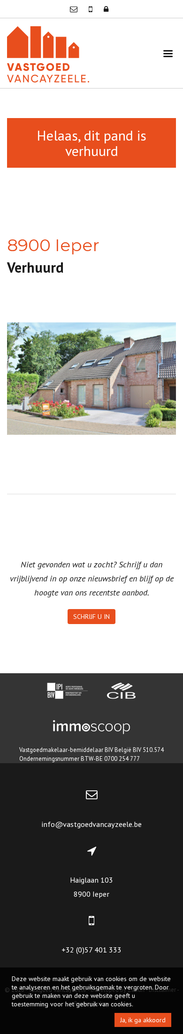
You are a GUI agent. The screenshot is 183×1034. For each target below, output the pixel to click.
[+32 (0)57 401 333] (91, 9)
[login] (106, 9)
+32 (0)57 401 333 (91, 949)
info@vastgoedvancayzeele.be (91, 824)
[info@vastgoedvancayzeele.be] (75, 9)
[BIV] (67, 692)
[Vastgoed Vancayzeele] (48, 53)
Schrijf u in (91, 616)
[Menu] (168, 53)
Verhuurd (35, 267)
